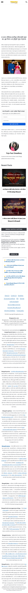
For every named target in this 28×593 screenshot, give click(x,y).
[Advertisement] (14, 21)
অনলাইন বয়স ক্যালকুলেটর (14, 301)
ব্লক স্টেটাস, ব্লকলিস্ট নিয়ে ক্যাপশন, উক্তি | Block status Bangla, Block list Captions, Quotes (14, 278)
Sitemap (22, 298)
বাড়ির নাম (5, 473)
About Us (7, 295)
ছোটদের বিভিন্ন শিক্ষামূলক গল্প (13, 543)
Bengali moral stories (12, 353)
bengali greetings (13, 516)
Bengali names (6, 446)
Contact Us (14, 254)
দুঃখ (14, 386)
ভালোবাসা (9, 386)
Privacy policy (20, 310)
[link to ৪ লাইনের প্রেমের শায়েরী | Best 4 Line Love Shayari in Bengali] (14, 207)
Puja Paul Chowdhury (14, 153)
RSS (17, 298)
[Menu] (2, 2)
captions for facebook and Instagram (16, 355)
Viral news (11, 351)
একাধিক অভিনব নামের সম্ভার (16, 475)
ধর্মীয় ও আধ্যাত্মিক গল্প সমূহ (10, 554)
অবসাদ (16, 386)
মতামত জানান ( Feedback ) (9, 310)
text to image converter (14, 304)
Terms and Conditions (9, 298)
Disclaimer (20, 295)
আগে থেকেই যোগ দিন (14, 124)
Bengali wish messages (8, 522)
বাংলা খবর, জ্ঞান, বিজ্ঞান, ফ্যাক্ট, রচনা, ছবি (14, 307)
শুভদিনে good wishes (14, 529)
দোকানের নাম (10, 473)
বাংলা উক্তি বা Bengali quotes (17, 371)
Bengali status (10, 344)
